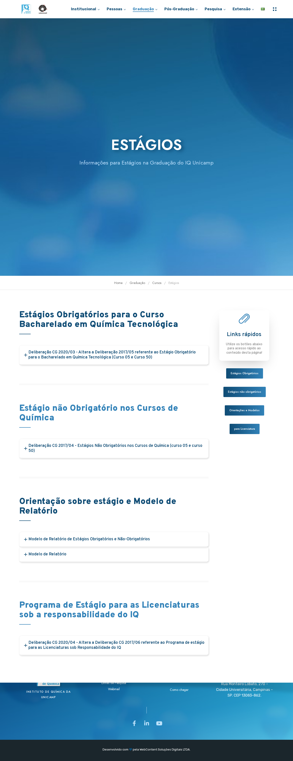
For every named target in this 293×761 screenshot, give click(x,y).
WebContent (148, 749)
